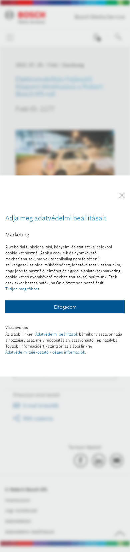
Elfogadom (65, 307)
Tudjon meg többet (22, 288)
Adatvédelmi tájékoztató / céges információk (45, 352)
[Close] (122, 196)
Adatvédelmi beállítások (56, 334)
